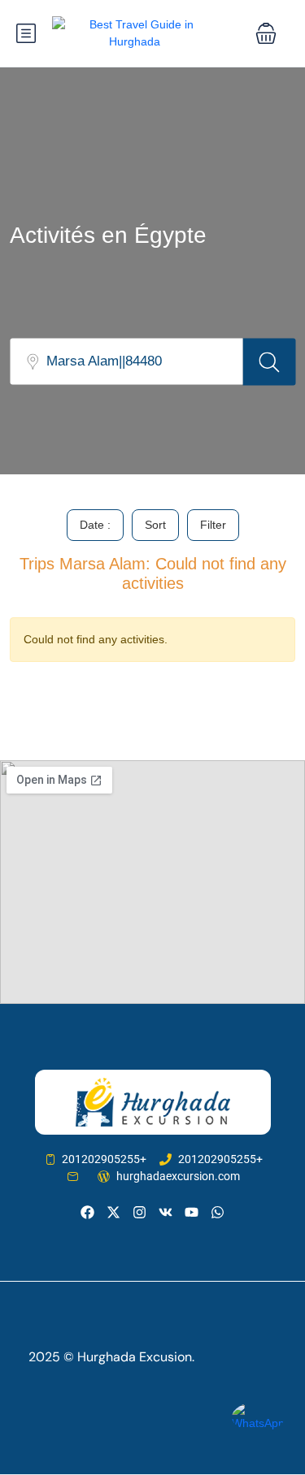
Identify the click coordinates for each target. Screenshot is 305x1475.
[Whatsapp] (218, 1212)
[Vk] (165, 1212)
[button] (266, 33)
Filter (213, 524)
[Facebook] (87, 1212)
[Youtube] (192, 1212)
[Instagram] (139, 1212)
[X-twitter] (113, 1212)
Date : (95, 524)
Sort (155, 524)
